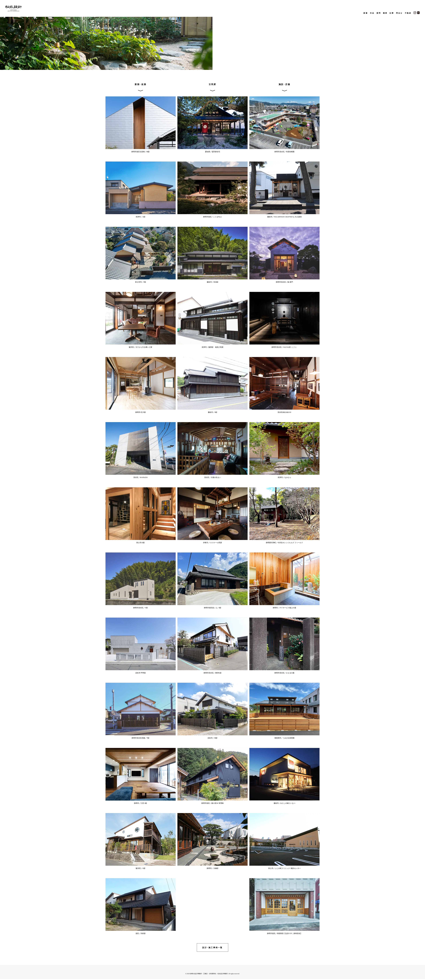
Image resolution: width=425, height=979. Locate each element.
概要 (385, 13)
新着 (365, 13)
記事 (392, 13)
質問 (379, 13)
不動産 (408, 13)
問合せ (399, 13)
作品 (372, 13)
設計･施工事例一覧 (212, 947)
